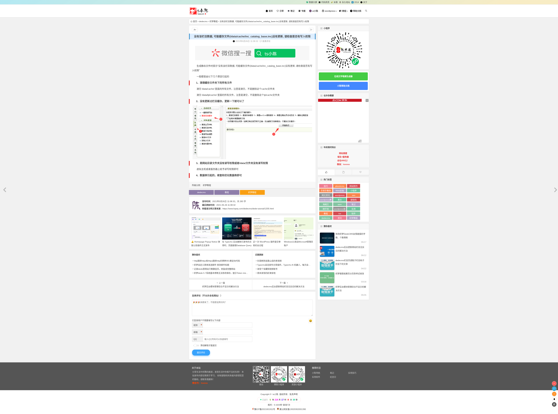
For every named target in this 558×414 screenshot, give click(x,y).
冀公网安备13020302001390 (292, 409)
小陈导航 (316, 373)
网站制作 (353, 186)
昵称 (198, 325)
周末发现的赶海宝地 (266, 273)
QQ (195, 339)
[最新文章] (343, 172)
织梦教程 (214, 21)
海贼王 (326, 204)
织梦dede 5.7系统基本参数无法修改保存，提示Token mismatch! (223, 273)
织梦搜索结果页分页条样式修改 (350, 273)
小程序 (353, 190)
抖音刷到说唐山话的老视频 (269, 261)
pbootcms (339, 186)
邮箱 (198, 332)
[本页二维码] (554, 404)
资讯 (340, 218)
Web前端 (340, 190)
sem (340, 204)
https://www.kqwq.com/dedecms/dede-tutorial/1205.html (248, 208)
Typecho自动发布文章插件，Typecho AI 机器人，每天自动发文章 (286, 265)
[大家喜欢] (326, 172)
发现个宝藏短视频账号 (267, 269)
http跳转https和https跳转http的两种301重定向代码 (217, 261)
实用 (354, 209)
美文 (340, 200)
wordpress (340, 195)
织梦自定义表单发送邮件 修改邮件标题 (211, 265)
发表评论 (266, 41)
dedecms (203, 21)
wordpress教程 (326, 200)
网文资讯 (326, 195)
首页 (195, 21)
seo (353, 195)
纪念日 (333, 377)
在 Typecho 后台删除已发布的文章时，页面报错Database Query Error (237, 245)
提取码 (353, 200)
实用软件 (316, 377)
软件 (354, 213)
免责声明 (293, 394)
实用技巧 (352, 373)
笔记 (354, 204)
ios (339, 213)
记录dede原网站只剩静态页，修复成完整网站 (214, 269)
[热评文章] (360, 172)
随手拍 (326, 209)
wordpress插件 (340, 209)
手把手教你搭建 (326, 190)
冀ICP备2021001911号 (264, 409)
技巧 (326, 186)
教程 (227, 192)
